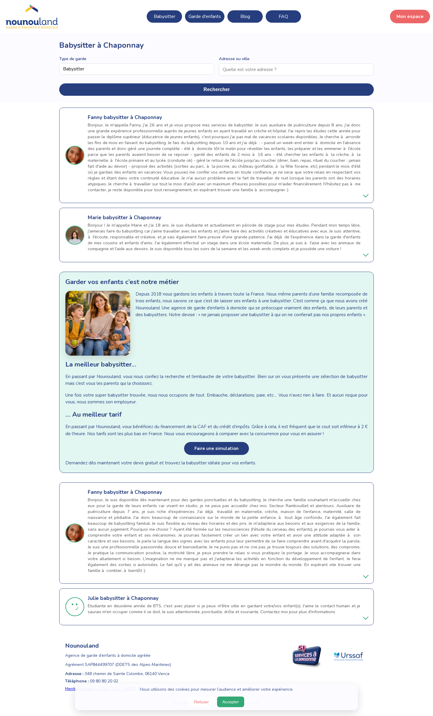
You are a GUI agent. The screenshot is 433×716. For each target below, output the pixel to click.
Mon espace (410, 16)
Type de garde (72, 59)
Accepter (230, 701)
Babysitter (164, 16)
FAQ (283, 16)
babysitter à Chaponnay (133, 117)
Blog (245, 16)
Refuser (201, 701)
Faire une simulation (216, 448)
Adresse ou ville (234, 59)
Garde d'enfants (205, 16)
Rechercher (217, 89)
